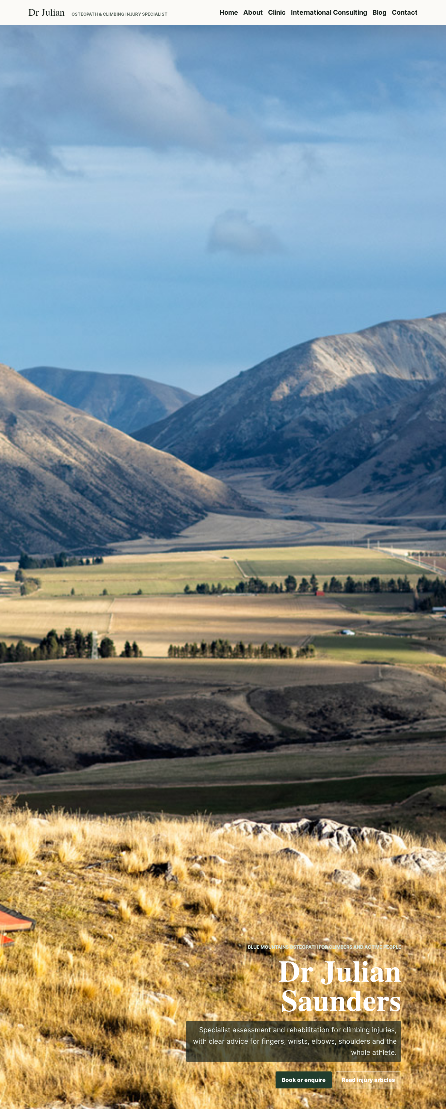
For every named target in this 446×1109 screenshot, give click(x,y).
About (253, 12)
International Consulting (329, 12)
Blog (380, 12)
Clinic (277, 12)
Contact (405, 12)
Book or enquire (304, 1080)
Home (228, 12)
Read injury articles (368, 1080)
